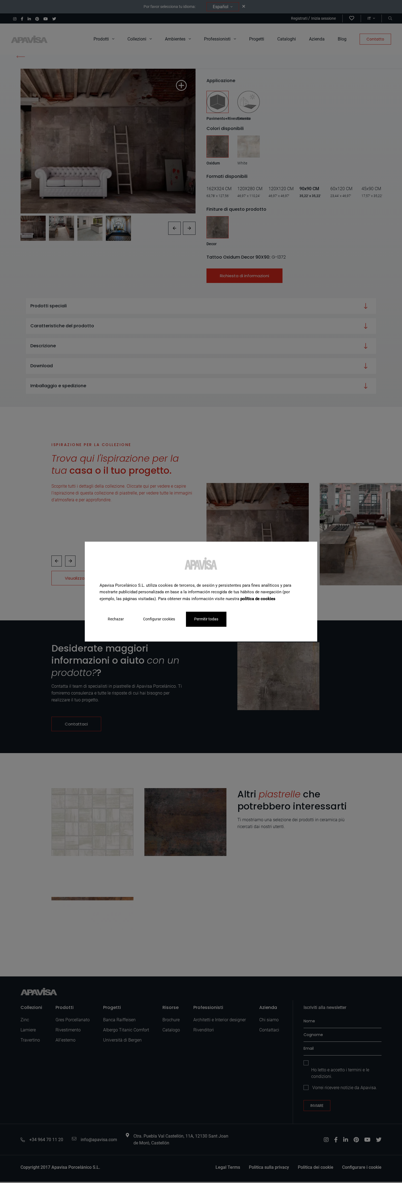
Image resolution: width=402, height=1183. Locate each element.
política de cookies (257, 598)
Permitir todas (206, 619)
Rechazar (116, 619)
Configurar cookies (159, 619)
